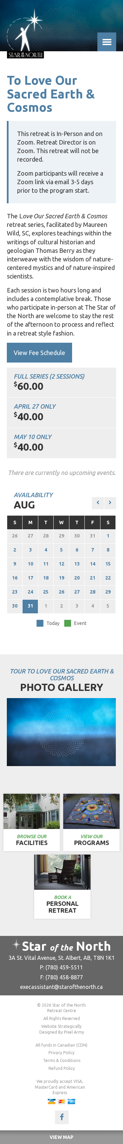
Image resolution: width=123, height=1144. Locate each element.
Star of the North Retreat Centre (25, 33)
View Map (61, 1137)
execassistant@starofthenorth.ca (61, 987)
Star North (66, 946)
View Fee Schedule (39, 352)
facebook (62, 1117)
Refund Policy (62, 1068)
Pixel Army (74, 1032)
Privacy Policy (61, 1052)
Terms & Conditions (61, 1060)
